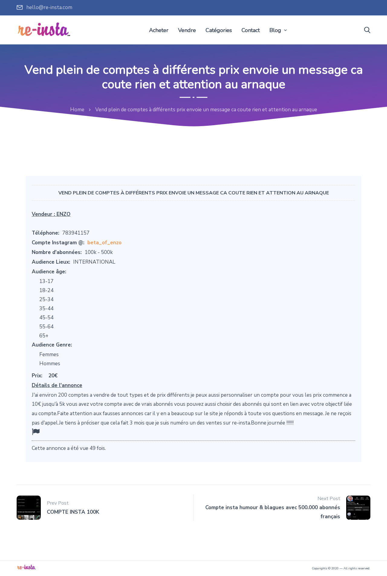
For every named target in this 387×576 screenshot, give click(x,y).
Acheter (158, 30)
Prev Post (58, 503)
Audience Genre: (52, 344)
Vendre (187, 30)
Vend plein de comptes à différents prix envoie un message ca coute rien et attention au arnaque (193, 193)
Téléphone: (45, 232)
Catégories (219, 30)
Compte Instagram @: (58, 242)
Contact (251, 30)
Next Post (328, 498)
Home (77, 109)
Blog (275, 30)
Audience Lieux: (51, 262)
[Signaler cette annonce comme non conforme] (36, 432)
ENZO (63, 214)
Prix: (37, 375)
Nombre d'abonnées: (57, 252)
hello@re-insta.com (49, 7)
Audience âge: (49, 271)
